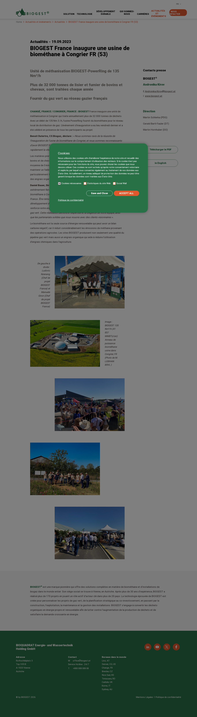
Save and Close (99, 193)
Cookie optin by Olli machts (136, 211)
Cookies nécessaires (71, 183)
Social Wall (121, 183)
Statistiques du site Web (99, 183)
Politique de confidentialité (71, 200)
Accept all (126, 193)
